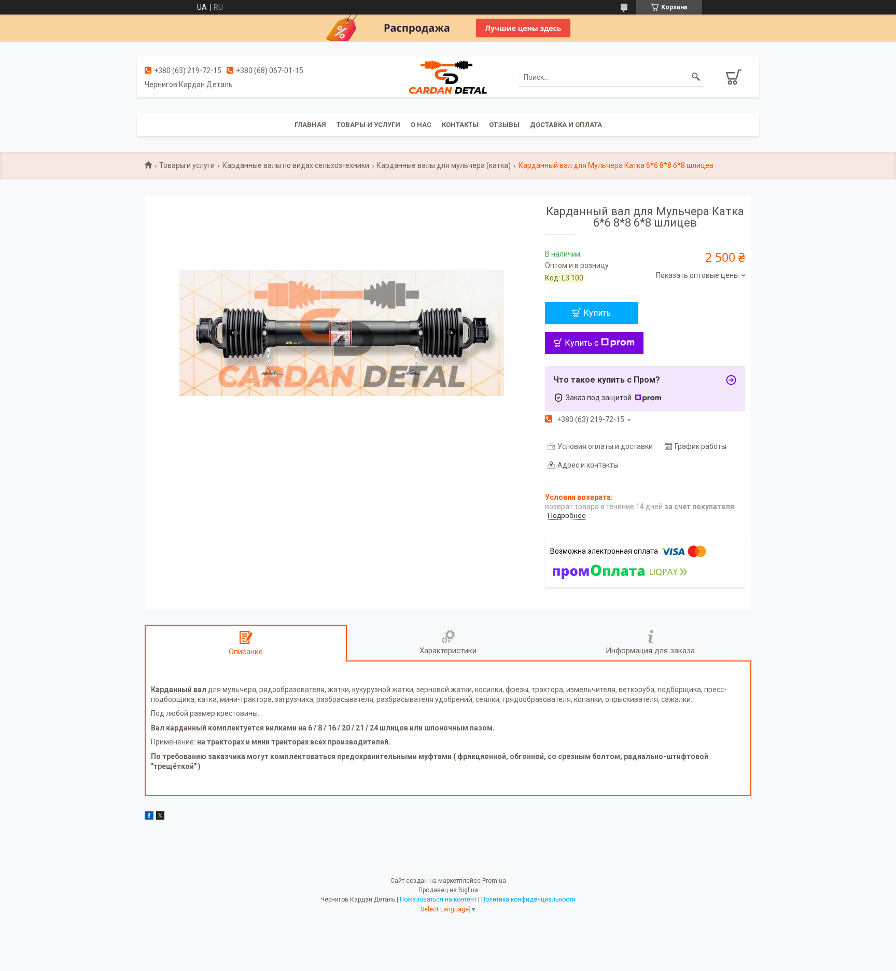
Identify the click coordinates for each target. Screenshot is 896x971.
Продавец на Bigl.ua (448, 890)
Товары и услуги (368, 125)
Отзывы (504, 125)
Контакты (460, 125)
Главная (310, 125)
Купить (597, 313)
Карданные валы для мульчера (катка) (443, 165)
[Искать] (696, 77)
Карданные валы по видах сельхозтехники (295, 165)
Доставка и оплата (566, 125)
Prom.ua (494, 880)
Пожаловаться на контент (438, 899)
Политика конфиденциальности (528, 899)
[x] (160, 817)
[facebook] (149, 817)
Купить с (581, 343)
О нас (421, 125)
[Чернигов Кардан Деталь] (448, 77)
